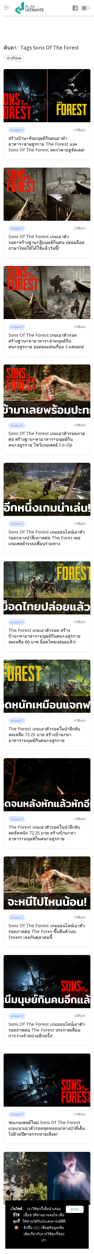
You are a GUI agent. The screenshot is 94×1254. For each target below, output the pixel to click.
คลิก (36, 1227)
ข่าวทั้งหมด (14, 58)
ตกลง (75, 1209)
